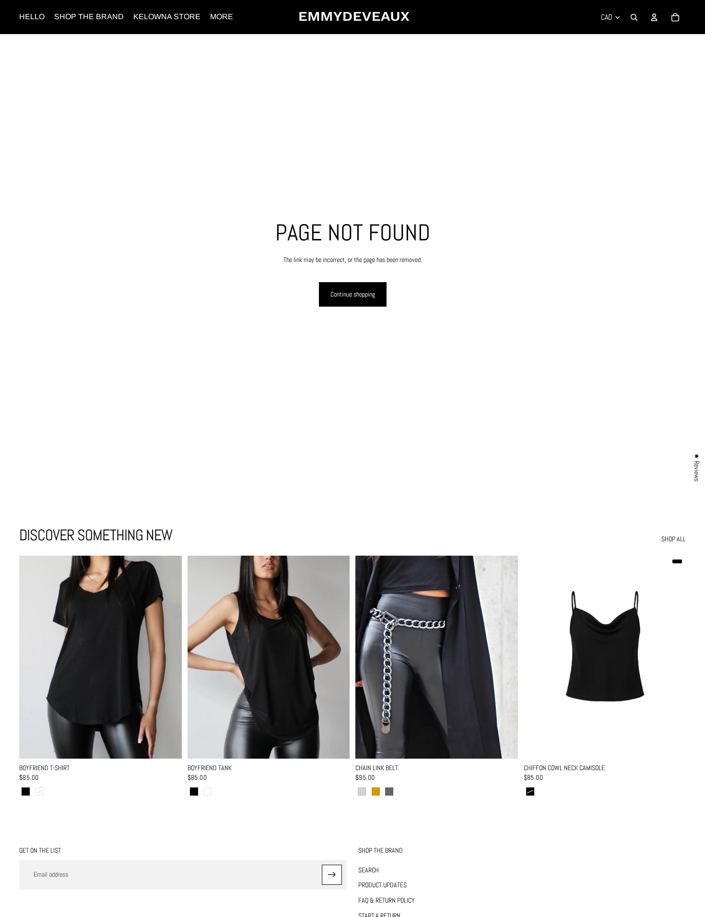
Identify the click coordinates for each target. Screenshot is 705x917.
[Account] (654, 17)
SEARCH (368, 870)
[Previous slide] (33, 657)
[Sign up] (332, 875)
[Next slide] (167, 657)
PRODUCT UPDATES (382, 885)
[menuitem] (221, 17)
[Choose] (167, 744)
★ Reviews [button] (697, 467)
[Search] (634, 17)
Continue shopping (352, 294)
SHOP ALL (673, 539)
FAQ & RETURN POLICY (386, 900)
